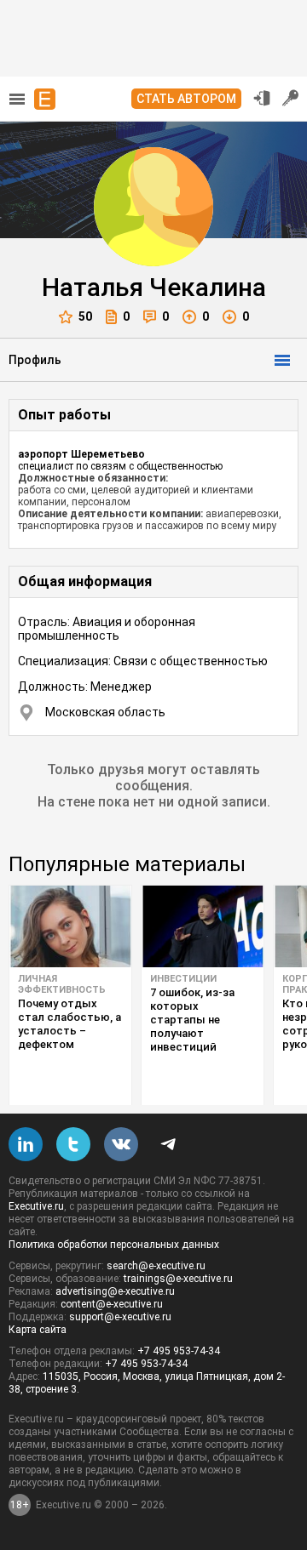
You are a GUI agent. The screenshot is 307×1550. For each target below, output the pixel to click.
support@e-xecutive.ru (120, 1317)
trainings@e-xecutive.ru (178, 1279)
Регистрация (290, 98)
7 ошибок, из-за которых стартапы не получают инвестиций (192, 1019)
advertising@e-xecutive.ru (115, 1291)
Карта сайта (38, 1330)
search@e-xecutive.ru (156, 1266)
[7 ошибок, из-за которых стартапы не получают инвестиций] (203, 926)
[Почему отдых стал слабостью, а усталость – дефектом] (70, 926)
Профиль (35, 360)
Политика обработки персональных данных (114, 1245)
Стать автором (186, 98)
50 (85, 316)
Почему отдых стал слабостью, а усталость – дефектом (69, 1024)
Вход (261, 98)
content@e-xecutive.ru (112, 1304)
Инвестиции (183, 978)
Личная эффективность (62, 984)
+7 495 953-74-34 (178, 1351)
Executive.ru (36, 1206)
